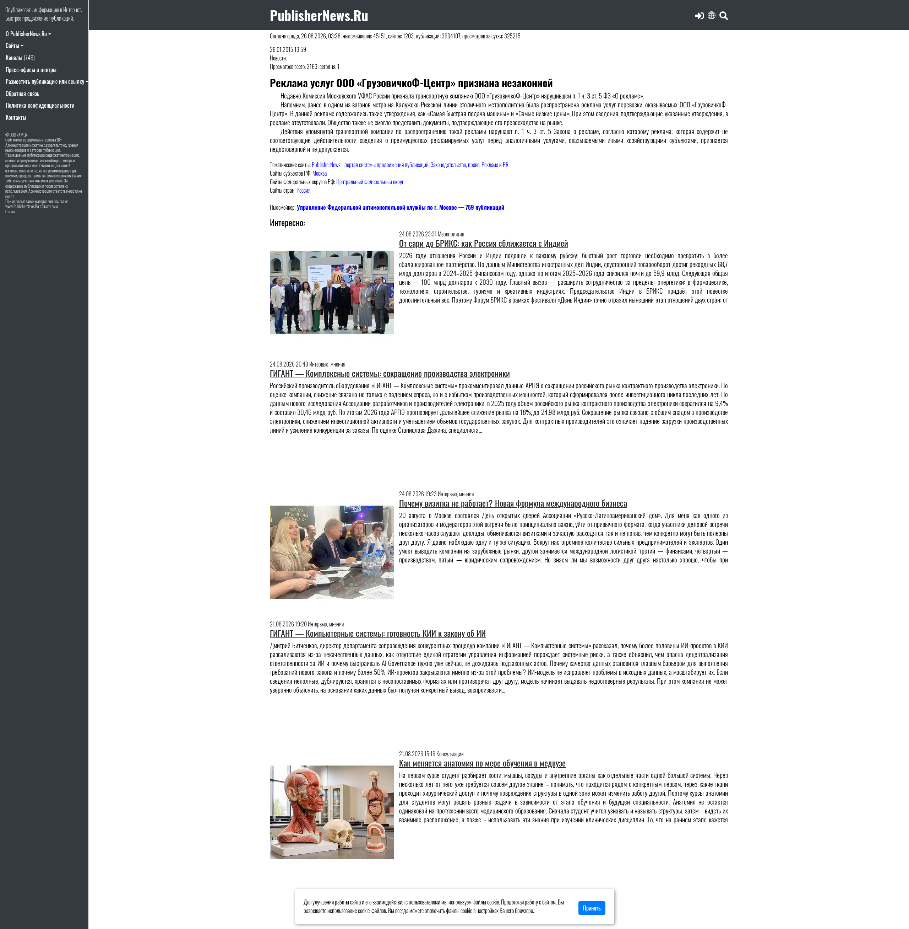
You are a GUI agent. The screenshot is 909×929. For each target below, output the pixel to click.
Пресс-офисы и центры (31, 69)
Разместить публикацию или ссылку (45, 81)
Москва (319, 173)
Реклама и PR (494, 164)
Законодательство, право (455, 164)
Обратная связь (22, 93)
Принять (592, 908)
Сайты (12, 45)
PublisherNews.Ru (319, 15)
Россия (303, 190)
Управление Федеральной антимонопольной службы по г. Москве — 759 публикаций (400, 207)
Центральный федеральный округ (370, 181)
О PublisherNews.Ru (26, 34)
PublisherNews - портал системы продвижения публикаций (370, 164)
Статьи (10, 211)
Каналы (20, 57)
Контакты (16, 117)
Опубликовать (19, 9)
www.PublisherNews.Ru (22, 206)
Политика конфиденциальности (40, 105)
